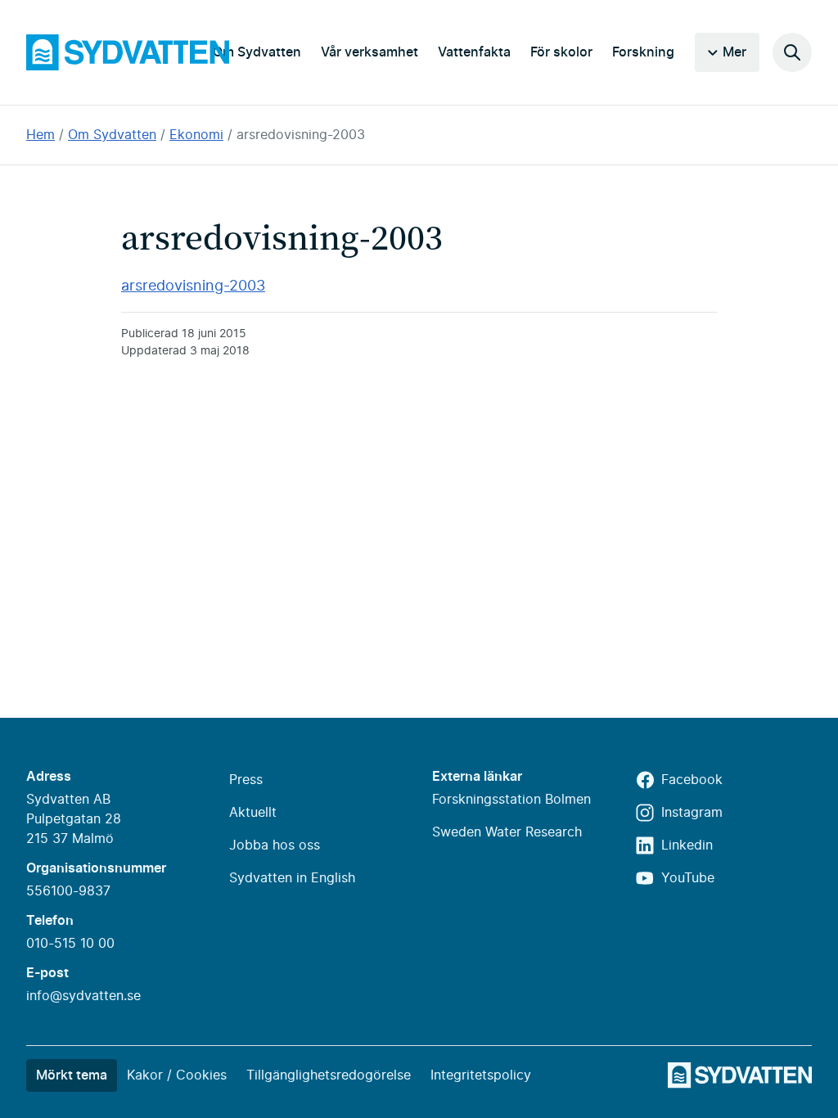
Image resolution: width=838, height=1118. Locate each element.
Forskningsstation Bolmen (511, 799)
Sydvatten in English (292, 878)
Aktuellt (253, 812)
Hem (40, 135)
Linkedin (687, 845)
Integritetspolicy (480, 1075)
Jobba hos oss (274, 845)
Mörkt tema (71, 1075)
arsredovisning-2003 (301, 135)
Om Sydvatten (257, 52)
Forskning (643, 52)
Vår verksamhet (369, 52)
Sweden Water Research (507, 832)
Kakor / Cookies (177, 1075)
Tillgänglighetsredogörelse (328, 1075)
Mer (734, 52)
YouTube (687, 878)
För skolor (561, 52)
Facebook (692, 780)
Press (246, 780)
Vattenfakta (474, 52)
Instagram (692, 812)
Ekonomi (196, 135)
